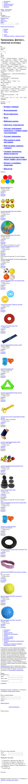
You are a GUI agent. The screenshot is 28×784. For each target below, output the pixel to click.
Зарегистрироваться (14, 707)
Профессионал (6, 73)
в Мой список (6, 190)
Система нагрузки (5, 76)
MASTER (3, 66)
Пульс (2, 93)
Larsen (7, 64)
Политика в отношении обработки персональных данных (13, 644)
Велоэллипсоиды (11, 114)
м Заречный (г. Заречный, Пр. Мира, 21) (13, 760)
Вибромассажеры (11, 121)
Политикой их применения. (16, 670)
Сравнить (3, 191)
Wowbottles (11, 69)
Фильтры (3, 103)
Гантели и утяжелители (14, 125)
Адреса (2, 19)
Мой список (4, 21)
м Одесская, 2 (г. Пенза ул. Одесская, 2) (12, 762)
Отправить (3, 683)
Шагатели (8, 169)
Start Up (9, 67)
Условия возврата (8, 638)
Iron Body (5, 63)
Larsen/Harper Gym (16, 64)
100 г (3, 81)
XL (17, 97)
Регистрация (8, 9)
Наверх (3, 673)
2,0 (3, 84)
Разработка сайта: (5, 666)
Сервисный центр (8, 4)
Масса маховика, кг (6, 82)
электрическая (14, 78)
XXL (25, 97)
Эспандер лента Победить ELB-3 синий (11, 345)
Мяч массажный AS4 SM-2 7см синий (11, 620)
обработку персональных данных (11, 691)
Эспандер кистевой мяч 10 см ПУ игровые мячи (13, 502)
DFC (20, 60)
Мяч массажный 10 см (6, 187)
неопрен (13, 90)
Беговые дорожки (11, 107)
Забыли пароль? (5, 703)
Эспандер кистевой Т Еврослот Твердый (11, 304)
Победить (11, 70)
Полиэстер (5, 88)
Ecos (11, 61)
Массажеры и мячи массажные (12, 141)
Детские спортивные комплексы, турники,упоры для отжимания (15, 130)
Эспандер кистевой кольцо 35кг (9, 326)
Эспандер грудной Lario (7, 368)
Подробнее (3, 497)
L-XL (6, 97)
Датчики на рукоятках (8, 94)
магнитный (5, 78)
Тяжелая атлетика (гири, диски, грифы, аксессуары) (15, 158)
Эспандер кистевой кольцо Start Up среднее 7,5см (14, 549)
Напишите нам (5, 18)
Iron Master (12, 63)
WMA (4, 69)
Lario (2, 64)
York (17, 69)
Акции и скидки (8, 5)
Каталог (6, 2)
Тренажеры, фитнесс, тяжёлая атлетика (14, 36)
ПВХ (19, 87)
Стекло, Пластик (14, 88)
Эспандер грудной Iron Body (8, 526)
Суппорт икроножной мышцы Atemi (10, 442)
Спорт (5, 34)
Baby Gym (8, 60)
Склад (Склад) (6, 768)
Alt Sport (21, 58)
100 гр (9, 81)
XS (21, 97)
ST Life (2, 67)
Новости (6, 631)
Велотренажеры (10, 110)
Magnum (10, 66)
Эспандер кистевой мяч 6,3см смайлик (11, 211)
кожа (14, 87)
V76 (25, 67)
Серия (2, 72)
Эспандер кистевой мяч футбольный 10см (12, 466)
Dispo (25, 60)
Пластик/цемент (14, 91)
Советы (6, 635)
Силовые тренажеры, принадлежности (13, 152)
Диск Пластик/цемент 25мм (8, 490)
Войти (2, 9)
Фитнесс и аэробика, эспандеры (12, 164)
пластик (25, 87)
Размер (2, 96)
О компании (7, 1)
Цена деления (4, 79)
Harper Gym (23, 61)
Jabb (24, 63)
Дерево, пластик (6, 87)
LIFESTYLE (4, 75)
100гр (14, 81)
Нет (17, 94)
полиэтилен (21, 90)
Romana (22, 66)
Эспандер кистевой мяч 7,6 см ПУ (10, 246)
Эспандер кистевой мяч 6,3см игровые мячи (12, 280)
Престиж (18, 70)
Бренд (2, 56)
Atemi (2, 60)
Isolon (19, 63)
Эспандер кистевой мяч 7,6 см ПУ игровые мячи (14, 259)
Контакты (6, 7)
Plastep (16, 66)
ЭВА (2, 91)
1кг (19, 81)
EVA (6, 91)
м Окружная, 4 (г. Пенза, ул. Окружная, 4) (13, 763)
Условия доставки (8, 636)
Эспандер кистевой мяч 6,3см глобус (10, 235)
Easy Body (5, 61)
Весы (6, 118)
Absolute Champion (12, 58)
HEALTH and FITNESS (18, 73)
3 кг (7, 84)
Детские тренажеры (12, 136)
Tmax (14, 67)
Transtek (20, 67)
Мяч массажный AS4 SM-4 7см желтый (11, 596)
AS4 (3, 58)
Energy (16, 61)
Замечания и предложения (11, 634)
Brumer (15, 60)
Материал (3, 85)
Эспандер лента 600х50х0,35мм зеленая (11, 392)
